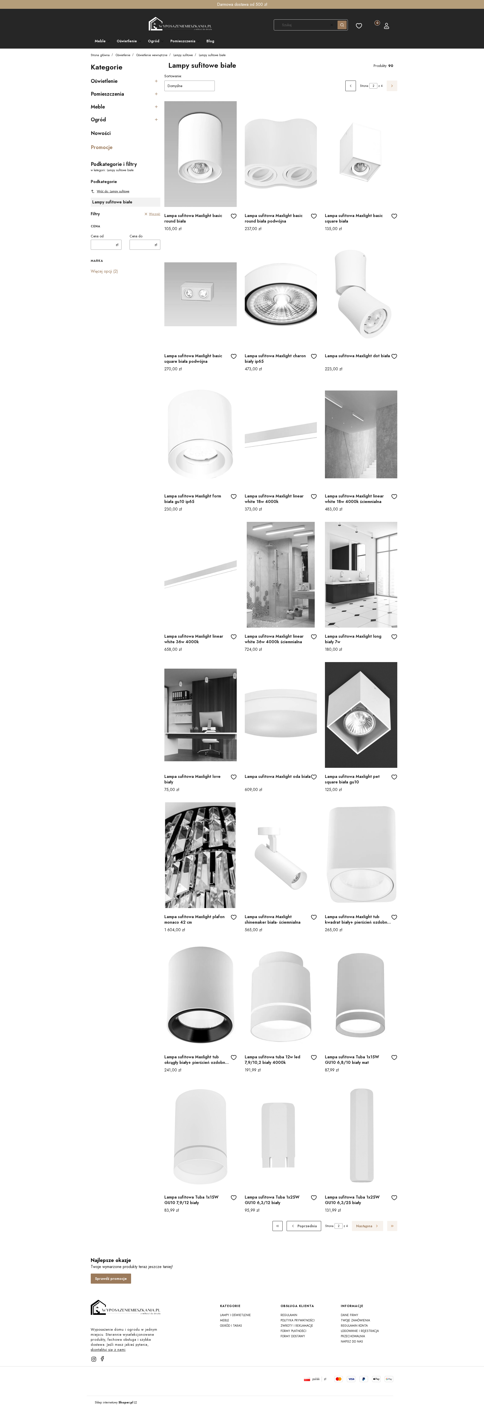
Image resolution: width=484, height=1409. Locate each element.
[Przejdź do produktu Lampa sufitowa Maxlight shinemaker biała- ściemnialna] (281, 855)
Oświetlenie (123, 55)
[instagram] (94, 1359)
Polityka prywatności (298, 1320)
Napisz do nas (352, 1341)
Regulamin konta (354, 1325)
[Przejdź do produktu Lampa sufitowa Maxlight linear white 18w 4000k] (281, 434)
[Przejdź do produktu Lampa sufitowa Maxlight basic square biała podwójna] (200, 294)
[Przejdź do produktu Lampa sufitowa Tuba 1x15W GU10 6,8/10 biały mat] (361, 995)
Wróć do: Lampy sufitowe (113, 191)
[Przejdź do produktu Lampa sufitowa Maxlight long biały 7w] (361, 575)
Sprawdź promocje (111, 1278)
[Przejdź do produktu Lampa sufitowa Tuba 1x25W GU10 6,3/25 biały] (361, 1135)
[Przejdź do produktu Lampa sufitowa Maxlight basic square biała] (361, 154)
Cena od (97, 236)
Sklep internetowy (114, 1402)
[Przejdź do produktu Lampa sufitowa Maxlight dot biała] (361, 294)
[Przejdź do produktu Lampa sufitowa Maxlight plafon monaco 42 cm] (200, 855)
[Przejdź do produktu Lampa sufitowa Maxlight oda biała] (281, 715)
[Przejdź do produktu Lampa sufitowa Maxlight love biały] (200, 715)
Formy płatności (293, 1331)
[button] (342, 25)
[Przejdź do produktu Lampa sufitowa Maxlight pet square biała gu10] (361, 715)
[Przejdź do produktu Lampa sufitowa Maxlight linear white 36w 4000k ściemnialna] (281, 575)
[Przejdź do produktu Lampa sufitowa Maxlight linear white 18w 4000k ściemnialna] (361, 434)
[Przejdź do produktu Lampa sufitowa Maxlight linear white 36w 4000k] (200, 575)
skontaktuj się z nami (108, 1349)
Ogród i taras (231, 1325)
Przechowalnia (353, 1336)
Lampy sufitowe (183, 55)
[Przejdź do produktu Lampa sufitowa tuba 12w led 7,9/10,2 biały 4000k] (281, 995)
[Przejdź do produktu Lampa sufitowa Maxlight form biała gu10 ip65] (200, 434)
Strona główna (100, 55)
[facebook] (102, 1358)
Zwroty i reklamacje (297, 1325)
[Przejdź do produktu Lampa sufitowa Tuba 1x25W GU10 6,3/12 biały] (281, 1135)
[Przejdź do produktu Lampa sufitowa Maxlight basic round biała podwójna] (281, 154)
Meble (224, 1320)
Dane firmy (349, 1315)
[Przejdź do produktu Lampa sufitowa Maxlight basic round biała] (200, 154)
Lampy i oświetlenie (235, 1315)
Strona (364, 86)
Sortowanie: (173, 76)
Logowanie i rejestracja (360, 1331)
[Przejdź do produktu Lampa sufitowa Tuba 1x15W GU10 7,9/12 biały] (200, 1135)
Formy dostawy (293, 1336)
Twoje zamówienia (355, 1320)
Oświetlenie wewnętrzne (151, 55)
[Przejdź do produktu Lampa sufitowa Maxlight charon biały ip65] (281, 294)
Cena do (136, 236)
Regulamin (289, 1315)
